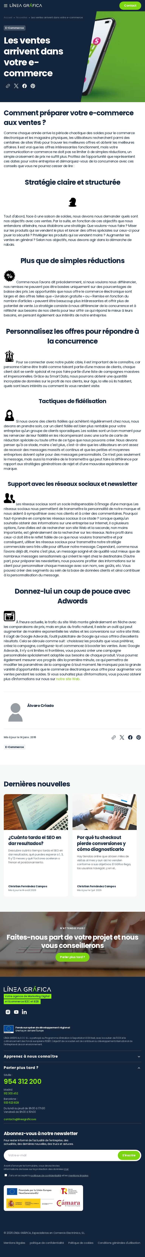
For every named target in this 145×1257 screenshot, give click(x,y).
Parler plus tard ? (72, 957)
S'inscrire (129, 1155)
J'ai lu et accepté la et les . (48, 1175)
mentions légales (78, 1175)
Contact (130, 5)
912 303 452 (11, 1093)
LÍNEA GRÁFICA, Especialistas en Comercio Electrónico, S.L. (49, 1233)
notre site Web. (68, 679)
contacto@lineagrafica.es (20, 1119)
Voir (66, 1169)
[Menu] (6, 6)
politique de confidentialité (46, 1175)
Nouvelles (21, 17)
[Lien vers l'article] (36, 845)
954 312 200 (22, 1081)
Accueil (8, 17)
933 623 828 (11, 1103)
